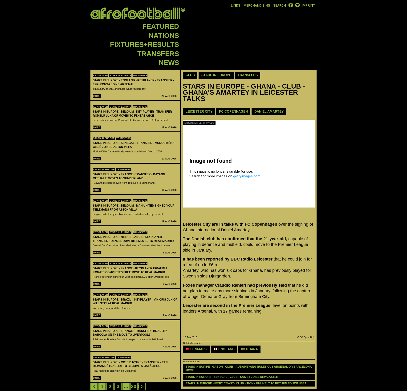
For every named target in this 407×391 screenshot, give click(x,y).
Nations (164, 35)
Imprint (308, 5)
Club (190, 75)
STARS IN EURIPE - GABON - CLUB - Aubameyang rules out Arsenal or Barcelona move (249, 368)
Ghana (251, 349)
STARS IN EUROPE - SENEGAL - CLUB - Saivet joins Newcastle (232, 376)
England (226, 349)
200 (135, 386)
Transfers (158, 53)
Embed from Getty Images (199, 122)
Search (279, 5)
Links (235, 5)
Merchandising (257, 5)
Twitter (297, 5)
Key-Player (100, 75)
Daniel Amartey (269, 111)
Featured (160, 26)
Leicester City (199, 111)
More (96, 96)
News (169, 62)
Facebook (290, 5)
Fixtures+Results (144, 44)
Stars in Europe (120, 75)
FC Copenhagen (233, 111)
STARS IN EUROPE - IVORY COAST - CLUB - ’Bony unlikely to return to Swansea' (246, 383)
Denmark (198, 349)
